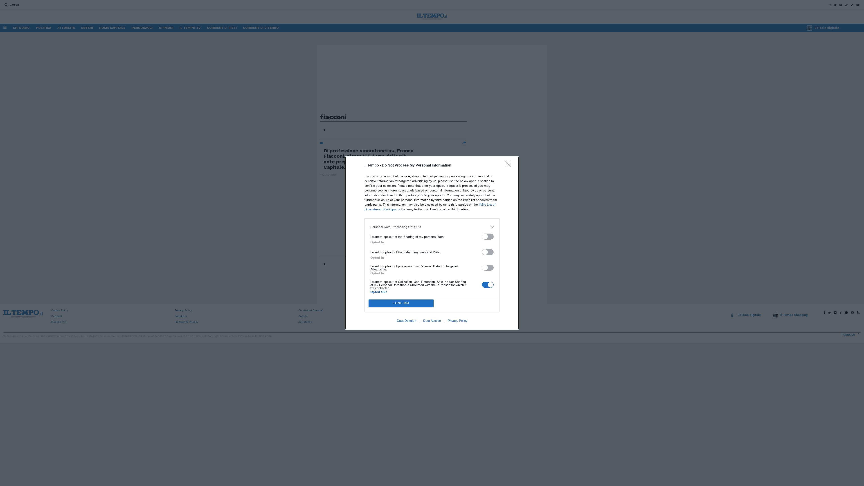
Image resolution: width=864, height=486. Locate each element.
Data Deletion (406, 320)
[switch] (488, 237)
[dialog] (432, 243)
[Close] (510, 165)
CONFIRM (401, 303)
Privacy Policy (457, 320)
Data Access (432, 320)
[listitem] (432, 226)
